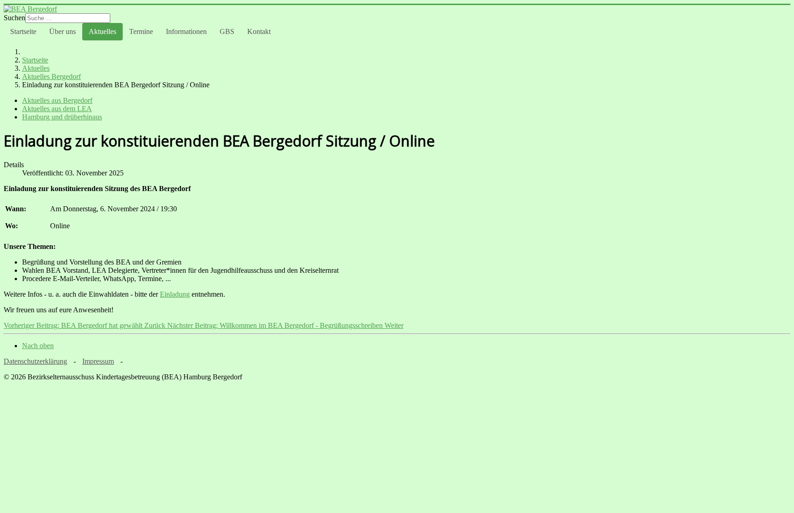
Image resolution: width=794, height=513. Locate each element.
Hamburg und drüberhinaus (62, 117)
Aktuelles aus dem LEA (57, 109)
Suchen (14, 18)
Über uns (62, 31)
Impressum (98, 361)
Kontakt (259, 31)
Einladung (175, 294)
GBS (227, 31)
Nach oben (38, 346)
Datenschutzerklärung (35, 361)
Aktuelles (102, 31)
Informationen (186, 31)
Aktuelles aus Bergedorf (57, 100)
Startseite (23, 31)
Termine (141, 31)
